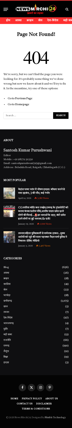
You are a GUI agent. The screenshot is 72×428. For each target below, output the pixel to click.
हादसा (6, 362)
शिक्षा (5, 357)
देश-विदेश (52, 20)
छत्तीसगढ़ (7, 301)
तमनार (6, 312)
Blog (6, 267)
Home (14, 399)
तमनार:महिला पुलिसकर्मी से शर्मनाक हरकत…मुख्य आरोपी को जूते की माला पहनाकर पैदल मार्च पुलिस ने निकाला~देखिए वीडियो (42, 237)
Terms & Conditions (36, 409)
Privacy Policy (32, 399)
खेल (40, 20)
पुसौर (5, 329)
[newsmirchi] (36, 9)
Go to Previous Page (20, 98)
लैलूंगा (6, 351)
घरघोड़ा (6, 295)
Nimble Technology (55, 417)
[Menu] (5, 9)
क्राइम (30, 20)
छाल (5, 306)
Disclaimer (44, 404)
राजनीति (7, 340)
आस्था (18, 20)
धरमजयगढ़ (8, 323)
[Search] (67, 9)
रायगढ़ (6, 346)
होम (8, 20)
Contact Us (25, 404)
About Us (51, 399)
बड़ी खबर (7, 334)
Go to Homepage (18, 104)
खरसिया (6, 284)
